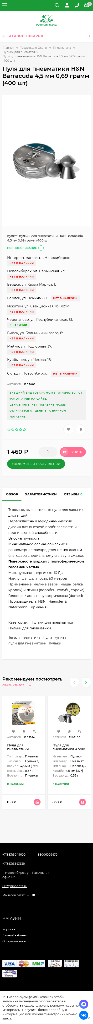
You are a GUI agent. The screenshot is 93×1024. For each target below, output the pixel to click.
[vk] (33, 895)
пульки (55, 643)
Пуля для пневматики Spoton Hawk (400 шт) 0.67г (23, 751)
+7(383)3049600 (14, 854)
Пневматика (62, 47)
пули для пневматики (27, 643)
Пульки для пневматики (20, 52)
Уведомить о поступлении (36, 464)
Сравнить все (13, 685)
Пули (47, 637)
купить (60, 637)
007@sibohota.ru (14, 886)
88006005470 (47, 854)
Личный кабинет (14, 935)
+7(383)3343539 (13, 863)
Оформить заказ (14, 941)
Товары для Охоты (33, 47)
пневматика (29, 637)
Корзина (8, 929)
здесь (6, 1018)
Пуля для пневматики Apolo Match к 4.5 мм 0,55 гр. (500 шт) (69, 751)
